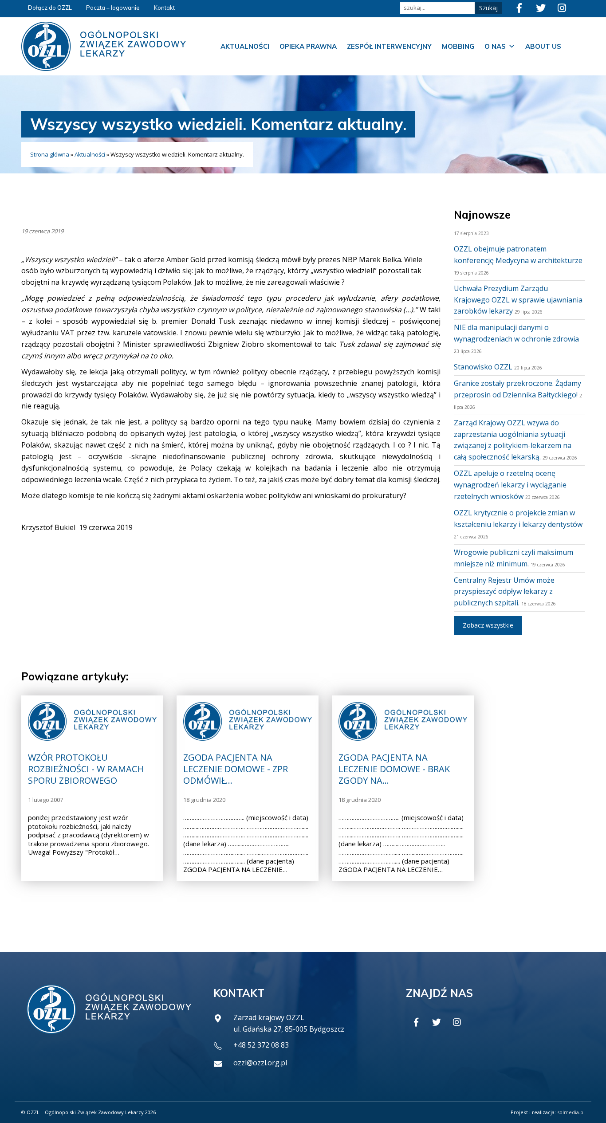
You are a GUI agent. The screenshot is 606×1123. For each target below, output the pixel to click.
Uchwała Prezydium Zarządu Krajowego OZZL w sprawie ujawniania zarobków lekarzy (518, 299)
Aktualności (244, 46)
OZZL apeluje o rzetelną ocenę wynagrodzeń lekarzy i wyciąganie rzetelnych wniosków (510, 484)
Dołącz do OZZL (50, 7)
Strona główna (49, 154)
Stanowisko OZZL (483, 367)
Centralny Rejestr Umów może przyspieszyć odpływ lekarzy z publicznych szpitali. (504, 591)
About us (543, 46)
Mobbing (458, 46)
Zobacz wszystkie (488, 625)
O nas (495, 46)
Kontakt (164, 7)
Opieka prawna (308, 46)
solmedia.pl (571, 1112)
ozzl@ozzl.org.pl (260, 1063)
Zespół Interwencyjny (389, 46)
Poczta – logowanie (113, 7)
